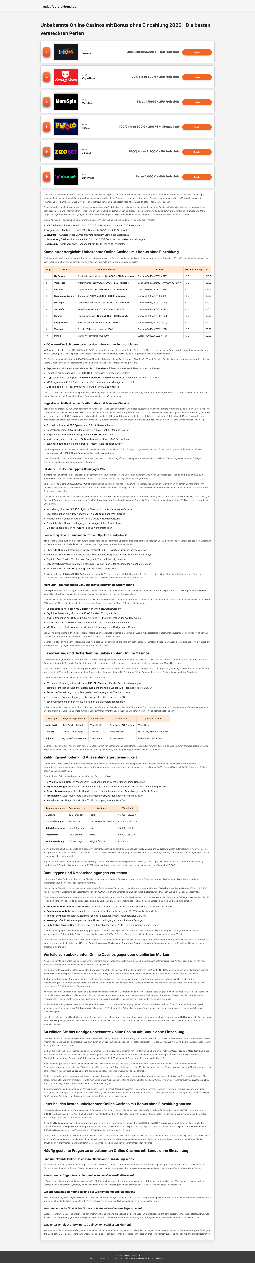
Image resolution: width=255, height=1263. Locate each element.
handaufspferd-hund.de (58, 6)
